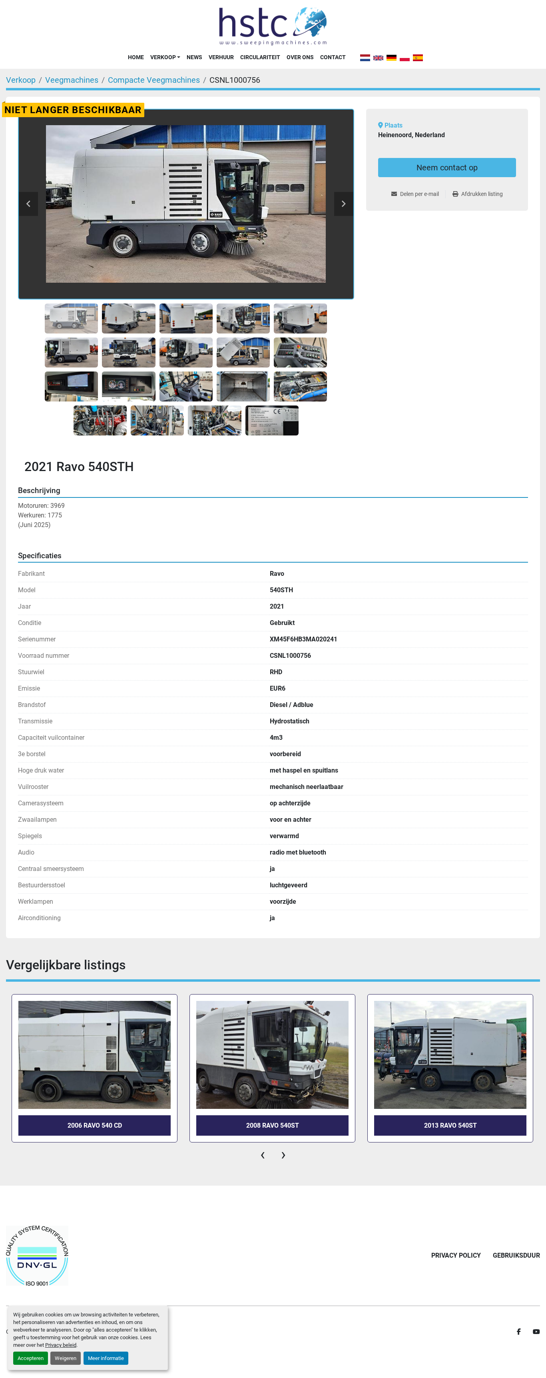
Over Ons (300, 57)
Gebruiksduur (516, 1255)
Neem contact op (447, 167)
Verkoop (163, 57)
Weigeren (65, 1358)
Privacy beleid (60, 1345)
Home (136, 57)
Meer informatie (106, 1358)
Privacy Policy (456, 1255)
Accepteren (31, 1358)
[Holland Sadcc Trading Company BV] (37, 1256)
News (194, 57)
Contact (333, 57)
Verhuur (221, 57)
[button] (165, 57)
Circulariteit (260, 57)
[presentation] (262, 1154)
